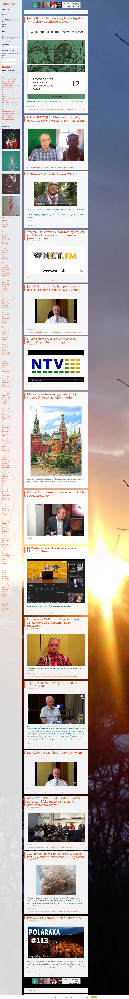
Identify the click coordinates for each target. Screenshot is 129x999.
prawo (57, 676)
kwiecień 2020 (5, 363)
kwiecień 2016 (5, 454)
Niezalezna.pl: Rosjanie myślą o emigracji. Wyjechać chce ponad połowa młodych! (52, 395)
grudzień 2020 (5, 348)
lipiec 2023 (4, 290)
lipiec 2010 (4, 584)
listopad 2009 (5, 599)
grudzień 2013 (5, 506)
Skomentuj (79, 332)
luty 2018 (4, 412)
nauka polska (57, 109)
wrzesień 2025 (5, 241)
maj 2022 (4, 316)
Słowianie (4, 17)
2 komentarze (30, 225)
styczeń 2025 (5, 256)
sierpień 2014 (5, 491)
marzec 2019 (5, 388)
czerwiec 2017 (5, 427)
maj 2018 (4, 407)
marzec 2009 (5, 610)
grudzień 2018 (5, 393)
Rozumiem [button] (94, 997)
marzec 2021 (5, 343)
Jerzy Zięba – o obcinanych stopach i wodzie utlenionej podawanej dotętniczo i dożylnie (53, 288)
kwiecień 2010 (5, 589)
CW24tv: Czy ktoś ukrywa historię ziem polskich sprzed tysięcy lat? (55, 493)
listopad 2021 (5, 327)
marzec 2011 (5, 568)
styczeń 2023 (5, 301)
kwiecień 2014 (5, 499)
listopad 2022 (5, 305)
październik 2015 (6, 465)
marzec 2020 (5, 365)
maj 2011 (4, 565)
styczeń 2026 (5, 233)
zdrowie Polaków (63, 167)
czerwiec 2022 (5, 314)
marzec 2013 (5, 523)
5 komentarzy (30, 111)
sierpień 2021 (5, 333)
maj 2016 (4, 452)
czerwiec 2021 (5, 337)
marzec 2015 (5, 478)
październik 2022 (6, 307)
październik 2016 (6, 442)
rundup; (52, 911)
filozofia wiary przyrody (65, 223)
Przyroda (4, 24)
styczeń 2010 (5, 595)
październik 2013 (6, 510)
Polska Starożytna (63, 109)
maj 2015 (4, 474)
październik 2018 (6, 397)
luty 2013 (4, 525)
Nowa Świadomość (51, 746)
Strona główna (5, 9)
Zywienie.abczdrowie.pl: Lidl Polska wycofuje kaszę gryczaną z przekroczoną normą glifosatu (55, 855)
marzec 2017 (5, 433)
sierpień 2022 (5, 311)
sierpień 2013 (5, 514)
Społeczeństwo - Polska (38, 167)
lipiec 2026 (4, 222)
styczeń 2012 (5, 550)
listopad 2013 (5, 508)
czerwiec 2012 (5, 540)
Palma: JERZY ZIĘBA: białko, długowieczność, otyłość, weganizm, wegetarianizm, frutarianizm (56, 118)
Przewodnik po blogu (7, 12)
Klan (3, 36)
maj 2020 (4, 361)
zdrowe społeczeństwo (68, 676)
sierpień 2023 (5, 288)
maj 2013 (4, 520)
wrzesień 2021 (5, 331)
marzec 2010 (5, 591)
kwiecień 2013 (5, 521)
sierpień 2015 (5, 469)
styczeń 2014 (5, 504)
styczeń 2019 (5, 392)
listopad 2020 (5, 350)
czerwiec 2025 (5, 247)
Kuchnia (4, 33)
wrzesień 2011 (5, 557)
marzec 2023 (5, 297)
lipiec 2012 (4, 538)
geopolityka (49, 280)
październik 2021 (6, 329)
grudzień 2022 (5, 303)
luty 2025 (4, 254)
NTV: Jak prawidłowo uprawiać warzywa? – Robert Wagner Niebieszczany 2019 (52, 340)
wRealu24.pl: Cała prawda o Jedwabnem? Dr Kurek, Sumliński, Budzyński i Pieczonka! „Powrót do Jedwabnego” (53, 801)
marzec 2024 (5, 275)
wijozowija (72, 223)
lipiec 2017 (4, 425)
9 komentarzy (77, 541)
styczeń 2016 (5, 459)
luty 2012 (4, 548)
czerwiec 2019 (5, 382)
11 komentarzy (61, 486)
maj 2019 (4, 384)
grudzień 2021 (5, 326)
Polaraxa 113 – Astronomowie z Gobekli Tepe (54, 918)
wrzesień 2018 (5, 399)
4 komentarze (58, 746)
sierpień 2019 (5, 378)
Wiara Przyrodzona (6, 41)
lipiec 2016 (4, 448)
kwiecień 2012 (5, 544)
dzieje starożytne (61, 541)
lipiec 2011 (4, 561)
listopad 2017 (5, 418)
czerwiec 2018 (5, 405)
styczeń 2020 (5, 369)
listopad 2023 (5, 282)
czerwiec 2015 (5, 472)
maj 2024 (4, 271)
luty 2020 (4, 367)
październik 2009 (6, 600)
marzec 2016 (5, 456)
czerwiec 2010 (5, 585)
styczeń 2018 (5, 414)
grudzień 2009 (5, 597)
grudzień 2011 (5, 552)
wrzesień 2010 (5, 580)
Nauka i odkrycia (6, 21)
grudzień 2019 (5, 371)
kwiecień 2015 (5, 476)
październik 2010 (6, 578)
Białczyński (8, 4)
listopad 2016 (5, 440)
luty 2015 (4, 480)
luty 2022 (4, 322)
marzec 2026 (5, 230)
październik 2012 (6, 533)
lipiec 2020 (4, 358)
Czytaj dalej (30, 106)
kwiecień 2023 (5, 295)
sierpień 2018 (5, 401)
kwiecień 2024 (5, 273)
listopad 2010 (5, 576)
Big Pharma (49, 332)
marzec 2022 (5, 320)
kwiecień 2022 (5, 318)
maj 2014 (4, 497)
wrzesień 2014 (5, 489)
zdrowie (48, 167)
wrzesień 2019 (5, 376)
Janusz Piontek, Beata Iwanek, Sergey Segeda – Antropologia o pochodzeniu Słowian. (55, 19)
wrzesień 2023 (5, 286)
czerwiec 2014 (5, 495)
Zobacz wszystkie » (6, 217)
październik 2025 (6, 239)
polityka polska (65, 847)
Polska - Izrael (70, 847)
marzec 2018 (5, 410)
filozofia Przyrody (56, 223)
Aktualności (5, 14)
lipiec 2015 (4, 471)
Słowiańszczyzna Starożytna (73, 109)
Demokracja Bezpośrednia (8, 38)
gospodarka (49, 486)
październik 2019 (6, 375)
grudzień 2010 (5, 574)
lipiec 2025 (4, 245)
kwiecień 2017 (5, 431)
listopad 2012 (5, 531)
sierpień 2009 (5, 604)
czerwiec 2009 (5, 608)
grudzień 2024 (5, 258)
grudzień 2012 (5, 529)
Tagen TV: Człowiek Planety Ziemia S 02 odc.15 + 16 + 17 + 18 (55, 684)
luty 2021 (4, 344)
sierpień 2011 (5, 559)
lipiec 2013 (4, 516)
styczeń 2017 (5, 437)
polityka (54, 280)
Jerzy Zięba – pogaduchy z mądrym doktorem (54, 752)
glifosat (48, 911)
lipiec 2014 (4, 493)
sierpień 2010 (5, 582)
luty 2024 (4, 277)
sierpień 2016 (5, 446)
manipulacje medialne (51, 613)
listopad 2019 (5, 373)
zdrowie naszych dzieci (55, 167)
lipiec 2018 (4, 403)
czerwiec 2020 (5, 359)
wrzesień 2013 (5, 512)
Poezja (3, 31)
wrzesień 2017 (5, 422)
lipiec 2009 (4, 606)
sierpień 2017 (5, 424)
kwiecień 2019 (5, 386)
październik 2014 (6, 488)
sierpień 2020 (5, 356)
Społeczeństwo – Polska (7, 19)
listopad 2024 (5, 260)
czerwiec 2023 (5, 292)
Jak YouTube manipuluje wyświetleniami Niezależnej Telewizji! (51, 549)
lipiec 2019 (4, 380)
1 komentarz (70, 167)
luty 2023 (4, 299)
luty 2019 (4, 390)
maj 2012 (4, 542)
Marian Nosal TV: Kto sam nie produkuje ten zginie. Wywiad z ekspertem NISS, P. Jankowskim (53, 622)
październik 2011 (6, 555)
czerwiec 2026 (5, 224)
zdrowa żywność (57, 911)
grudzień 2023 (5, 280)
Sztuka (3, 29)
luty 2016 (4, 457)
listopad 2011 (5, 553)
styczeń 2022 (5, 324)
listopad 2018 (5, 395)
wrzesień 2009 (5, 602)
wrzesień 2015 (5, 467)
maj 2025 (4, 248)
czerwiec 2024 (5, 269)
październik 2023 (6, 284)
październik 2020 (6, 352)
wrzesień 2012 (5, 535)
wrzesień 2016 (5, 444)
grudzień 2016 (5, 439)
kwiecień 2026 (5, 228)
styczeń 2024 (5, 279)
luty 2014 (4, 503)
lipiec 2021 (4, 335)
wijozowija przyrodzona (79, 223)
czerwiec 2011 (5, 563)
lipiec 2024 (4, 267)
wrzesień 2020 (5, 354)
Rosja (57, 486)
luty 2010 (4, 593)
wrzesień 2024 (5, 263)
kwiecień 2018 (5, 408)
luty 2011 (4, 570)
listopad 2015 (5, 463)
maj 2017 (4, 429)
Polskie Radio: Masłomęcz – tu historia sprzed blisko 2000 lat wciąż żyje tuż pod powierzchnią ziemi (11, 74)
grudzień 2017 (5, 416)
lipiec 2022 (4, 312)
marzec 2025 (5, 252)
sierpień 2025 (5, 243)
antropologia (51, 109)
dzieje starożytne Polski (69, 541)
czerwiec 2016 (5, 450)
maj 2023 (4, 294)
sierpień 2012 (5, 536)
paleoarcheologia (55, 974)
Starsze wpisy (31, 990)
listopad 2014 (5, 486)
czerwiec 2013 (5, 518)
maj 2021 (4, 339)
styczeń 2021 (5, 346)
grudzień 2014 (5, 484)
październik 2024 (6, 262)
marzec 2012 (5, 546)
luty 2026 (4, 231)
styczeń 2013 (5, 527)
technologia (61, 676)
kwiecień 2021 (5, 341)
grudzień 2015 (5, 461)
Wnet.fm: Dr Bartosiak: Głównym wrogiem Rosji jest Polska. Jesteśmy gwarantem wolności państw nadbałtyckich (55, 235)
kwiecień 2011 (5, 567)
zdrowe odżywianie (65, 911)
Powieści (4, 26)
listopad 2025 (5, 237)
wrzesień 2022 (5, 309)
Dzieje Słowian (54, 541)
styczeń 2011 (5, 572)
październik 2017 (6, 420)
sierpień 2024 (5, 265)
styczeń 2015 (5, 482)
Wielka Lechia (82, 109)
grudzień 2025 (5, 235)
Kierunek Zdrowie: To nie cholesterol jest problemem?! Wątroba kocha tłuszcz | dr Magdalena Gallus (10, 90)
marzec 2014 (5, 501)
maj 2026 (4, 226)
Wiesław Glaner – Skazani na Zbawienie (51, 173)
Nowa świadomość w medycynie (58, 332)
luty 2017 (4, 435)
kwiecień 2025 (5, 250)
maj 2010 (4, 587)
